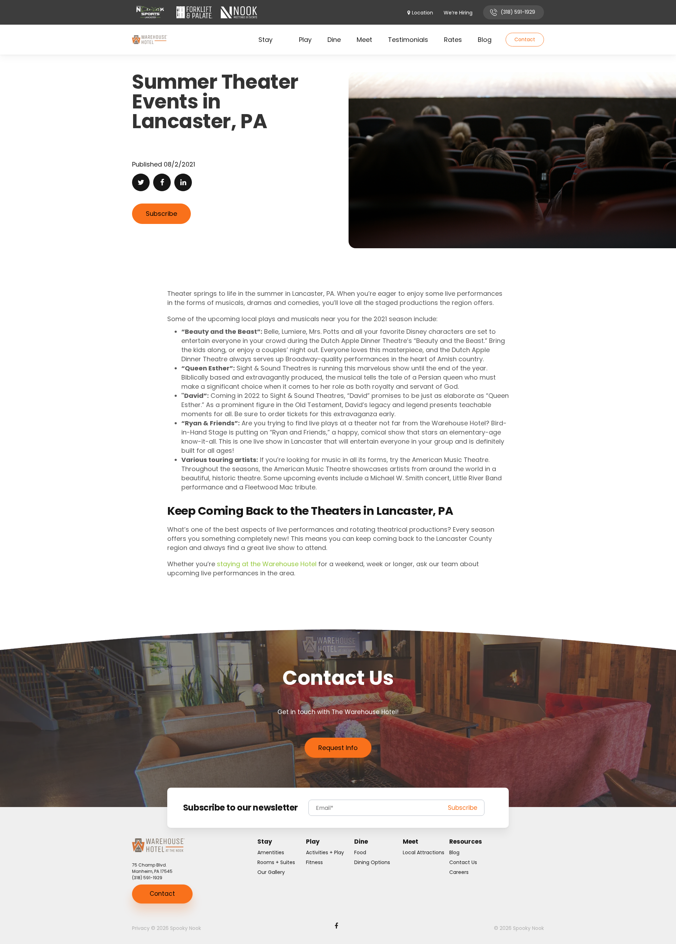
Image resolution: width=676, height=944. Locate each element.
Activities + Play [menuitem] (325, 852)
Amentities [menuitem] (270, 852)
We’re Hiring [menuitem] (458, 13)
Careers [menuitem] (459, 872)
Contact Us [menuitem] (463, 862)
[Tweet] (141, 182)
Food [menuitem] (360, 852)
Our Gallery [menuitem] (271, 872)
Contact (524, 39)
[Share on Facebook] (162, 182)
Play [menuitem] (305, 39)
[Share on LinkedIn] (183, 182)
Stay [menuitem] (265, 39)
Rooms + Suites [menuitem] (276, 862)
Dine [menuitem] (334, 39)
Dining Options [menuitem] (372, 862)
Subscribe (161, 213)
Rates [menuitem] (453, 39)
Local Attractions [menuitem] (423, 852)
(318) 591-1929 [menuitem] (518, 11)
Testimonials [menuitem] (408, 39)
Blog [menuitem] (485, 39)
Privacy (141, 928)
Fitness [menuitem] (314, 862)
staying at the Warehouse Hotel (267, 563)
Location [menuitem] (422, 13)
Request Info (338, 747)
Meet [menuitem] (364, 39)
